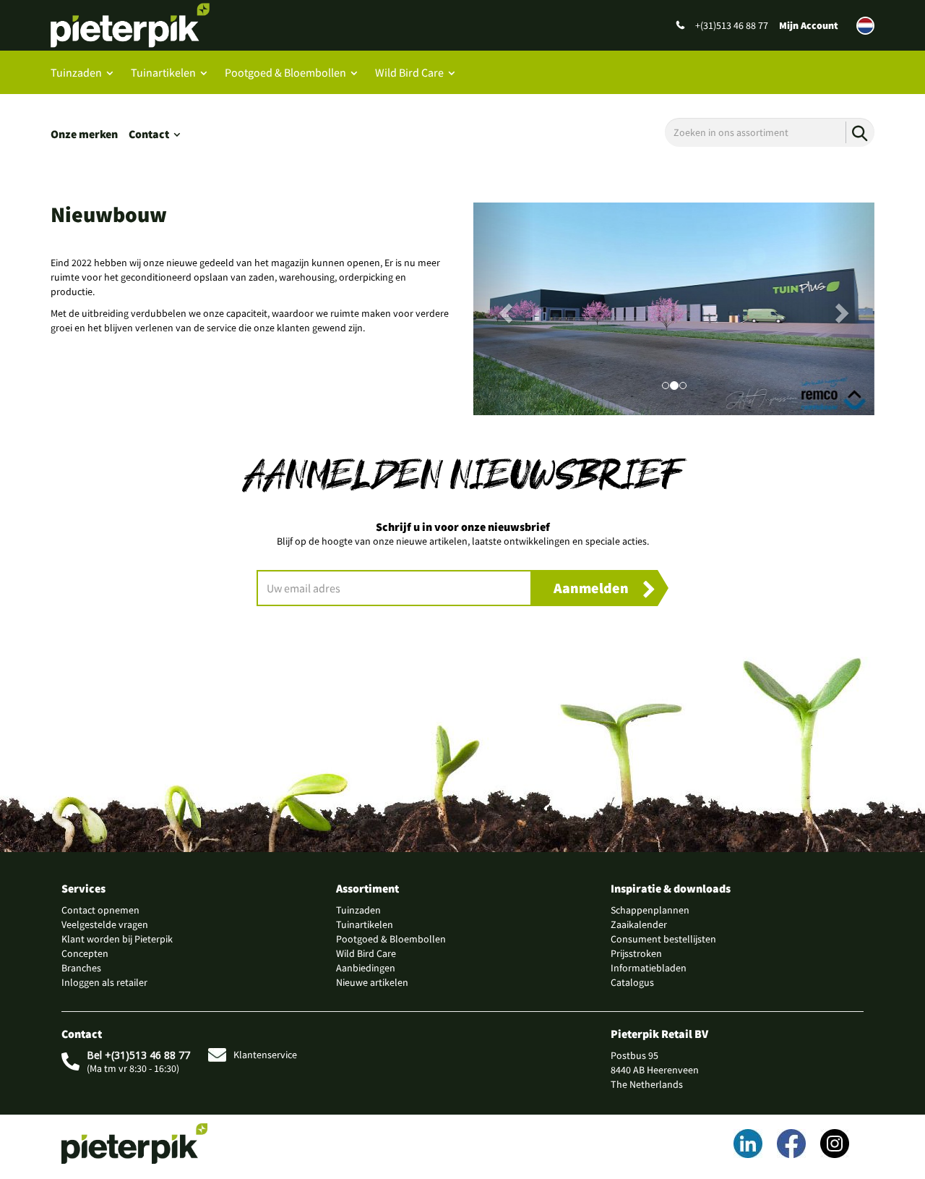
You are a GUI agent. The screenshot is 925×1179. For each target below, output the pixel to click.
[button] (503, 309)
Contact (149, 134)
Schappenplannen (650, 909)
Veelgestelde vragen (104, 924)
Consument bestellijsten (663, 938)
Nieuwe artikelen (372, 982)
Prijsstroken (636, 953)
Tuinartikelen (163, 72)
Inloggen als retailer (104, 982)
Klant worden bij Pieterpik (117, 938)
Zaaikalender (639, 924)
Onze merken (84, 134)
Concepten (84, 953)
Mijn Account (808, 25)
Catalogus (632, 982)
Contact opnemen (100, 909)
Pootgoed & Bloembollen (285, 72)
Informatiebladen (649, 967)
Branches (81, 967)
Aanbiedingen (365, 967)
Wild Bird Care (409, 72)
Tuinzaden (76, 72)
